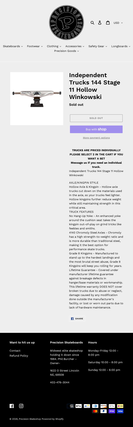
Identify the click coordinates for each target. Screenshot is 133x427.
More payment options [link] (96, 137)
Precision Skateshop (30, 419)
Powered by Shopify (53, 419)
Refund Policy (19, 355)
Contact (15, 350)
